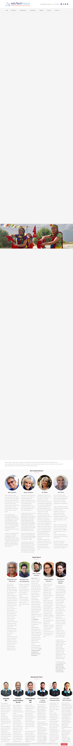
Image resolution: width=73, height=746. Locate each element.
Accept (64, 744)
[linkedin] (61, 4)
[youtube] (67, 4)
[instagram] (63, 4)
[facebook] (65, 4)
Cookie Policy (26, 744)
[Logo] (18, 4)
